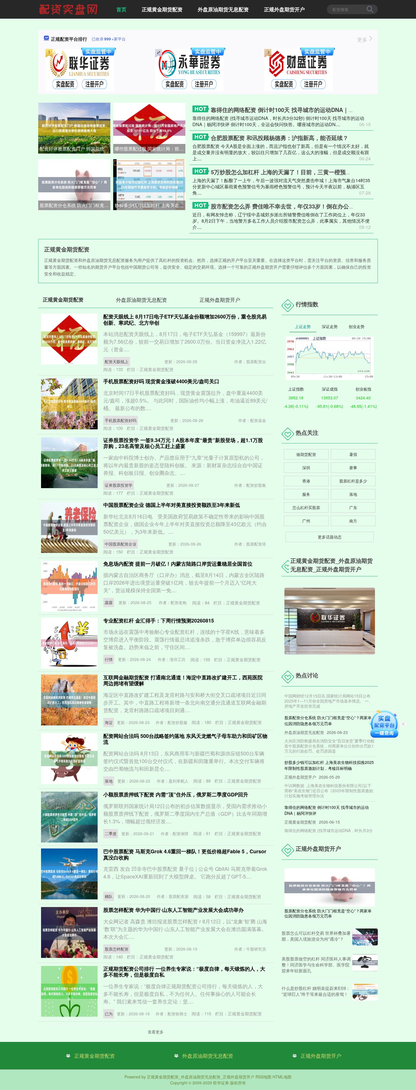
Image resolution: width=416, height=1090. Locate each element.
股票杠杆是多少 (353, 481)
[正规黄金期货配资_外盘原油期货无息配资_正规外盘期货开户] (69, 9)
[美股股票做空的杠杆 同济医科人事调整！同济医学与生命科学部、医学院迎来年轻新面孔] (365, 964)
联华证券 (221, 1082)
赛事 (353, 467)
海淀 (109, 722)
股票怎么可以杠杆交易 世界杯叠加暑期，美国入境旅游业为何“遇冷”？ (316, 936)
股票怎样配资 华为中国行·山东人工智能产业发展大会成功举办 (173, 910)
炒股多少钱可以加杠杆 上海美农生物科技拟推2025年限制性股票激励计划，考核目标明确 (150, 205)
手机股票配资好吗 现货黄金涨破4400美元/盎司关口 (161, 381)
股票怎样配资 (116, 949)
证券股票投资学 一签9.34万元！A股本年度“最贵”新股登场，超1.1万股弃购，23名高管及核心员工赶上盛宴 (183, 443)
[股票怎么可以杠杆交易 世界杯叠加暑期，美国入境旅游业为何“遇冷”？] (365, 937)
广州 (306, 521)
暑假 (353, 454)
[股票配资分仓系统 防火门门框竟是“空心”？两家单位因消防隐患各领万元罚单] (74, 184)
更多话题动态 (330, 537)
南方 (353, 521)
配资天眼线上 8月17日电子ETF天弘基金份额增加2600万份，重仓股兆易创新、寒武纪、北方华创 (185, 319)
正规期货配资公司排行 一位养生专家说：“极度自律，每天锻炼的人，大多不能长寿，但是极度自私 (184, 972)
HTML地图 (282, 1077)
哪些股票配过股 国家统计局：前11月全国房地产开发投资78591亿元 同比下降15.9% (150, 148)
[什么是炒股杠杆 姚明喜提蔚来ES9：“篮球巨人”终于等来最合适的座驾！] (365, 992)
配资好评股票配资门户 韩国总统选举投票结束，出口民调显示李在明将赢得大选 (75, 148)
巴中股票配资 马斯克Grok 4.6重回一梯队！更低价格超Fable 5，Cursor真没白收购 (184, 854)
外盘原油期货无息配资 (223, 9)
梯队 (109, 896)
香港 (306, 481)
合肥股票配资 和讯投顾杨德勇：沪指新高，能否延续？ (279, 137)
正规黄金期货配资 (162, 9)
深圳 (306, 467)
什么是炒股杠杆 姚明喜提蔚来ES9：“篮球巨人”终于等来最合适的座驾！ (316, 991)
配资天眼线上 (116, 361)
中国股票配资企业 (120, 544)
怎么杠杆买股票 (306, 507)
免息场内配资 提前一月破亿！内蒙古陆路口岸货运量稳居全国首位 (177, 563)
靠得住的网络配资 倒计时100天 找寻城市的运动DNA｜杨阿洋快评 (294, 109)
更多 (363, 39)
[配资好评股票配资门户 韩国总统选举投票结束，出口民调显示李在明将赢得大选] (74, 127)
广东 (353, 507)
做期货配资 (306, 454)
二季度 (111, 833)
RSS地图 (263, 1077)
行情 (109, 659)
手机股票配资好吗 (120, 420)
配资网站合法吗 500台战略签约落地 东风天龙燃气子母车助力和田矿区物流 (185, 739)
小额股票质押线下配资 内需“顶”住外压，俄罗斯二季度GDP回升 (175, 794)
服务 (306, 494)
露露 (109, 602)
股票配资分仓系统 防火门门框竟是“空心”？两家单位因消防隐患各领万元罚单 (75, 205)
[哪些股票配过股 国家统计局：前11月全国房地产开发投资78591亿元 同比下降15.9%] (149, 127)
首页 (121, 9)
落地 (109, 781)
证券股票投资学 (118, 485)
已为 (109, 1013)
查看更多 (156, 1032)
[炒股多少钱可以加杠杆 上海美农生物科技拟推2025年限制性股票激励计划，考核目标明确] (149, 184)
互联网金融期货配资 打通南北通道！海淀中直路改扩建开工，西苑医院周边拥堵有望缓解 (183, 680)
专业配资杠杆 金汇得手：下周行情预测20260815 (158, 620)
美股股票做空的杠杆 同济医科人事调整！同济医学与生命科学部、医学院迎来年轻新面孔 (316, 964)
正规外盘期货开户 (284, 9)
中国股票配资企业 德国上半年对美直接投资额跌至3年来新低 (171, 505)
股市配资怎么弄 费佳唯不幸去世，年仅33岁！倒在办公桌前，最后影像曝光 (305, 206)
